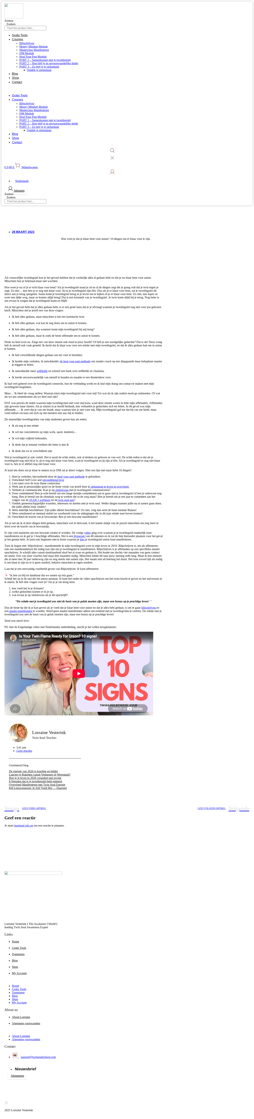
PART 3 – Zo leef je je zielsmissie (39, 66)
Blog (15, 73)
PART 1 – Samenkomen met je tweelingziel (45, 60)
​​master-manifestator (21, 611)
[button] (113, 89)
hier (82, 539)
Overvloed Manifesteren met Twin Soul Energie (37, 784)
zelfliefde (42, 371)
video (87, 532)
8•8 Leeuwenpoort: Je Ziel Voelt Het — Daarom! (38, 788)
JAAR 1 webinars (39, 500)
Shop (15, 77)
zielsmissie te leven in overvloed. (109, 486)
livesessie (79, 536)
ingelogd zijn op (23, 825)
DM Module (26, 53)
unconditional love (53, 480)
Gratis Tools (20, 35)
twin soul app (65, 500)
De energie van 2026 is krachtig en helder (33, 771)
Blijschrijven (26, 43)
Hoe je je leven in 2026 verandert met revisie (35, 778)
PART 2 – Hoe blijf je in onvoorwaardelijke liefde (48, 63)
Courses (17, 39)
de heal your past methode (75, 361)
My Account (19, 973)
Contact (17, 82)
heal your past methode (71, 476)
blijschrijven (148, 607)
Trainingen (18, 954)
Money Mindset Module (33, 46)
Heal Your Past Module (33, 56)
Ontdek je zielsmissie (39, 70)
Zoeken (8, 20)
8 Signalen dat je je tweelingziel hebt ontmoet (35, 781)
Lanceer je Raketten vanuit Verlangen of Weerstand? (39, 774)
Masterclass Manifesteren (34, 49)
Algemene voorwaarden (26, 1023)
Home (15, 941)
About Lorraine (21, 1017)
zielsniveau (62, 490)
